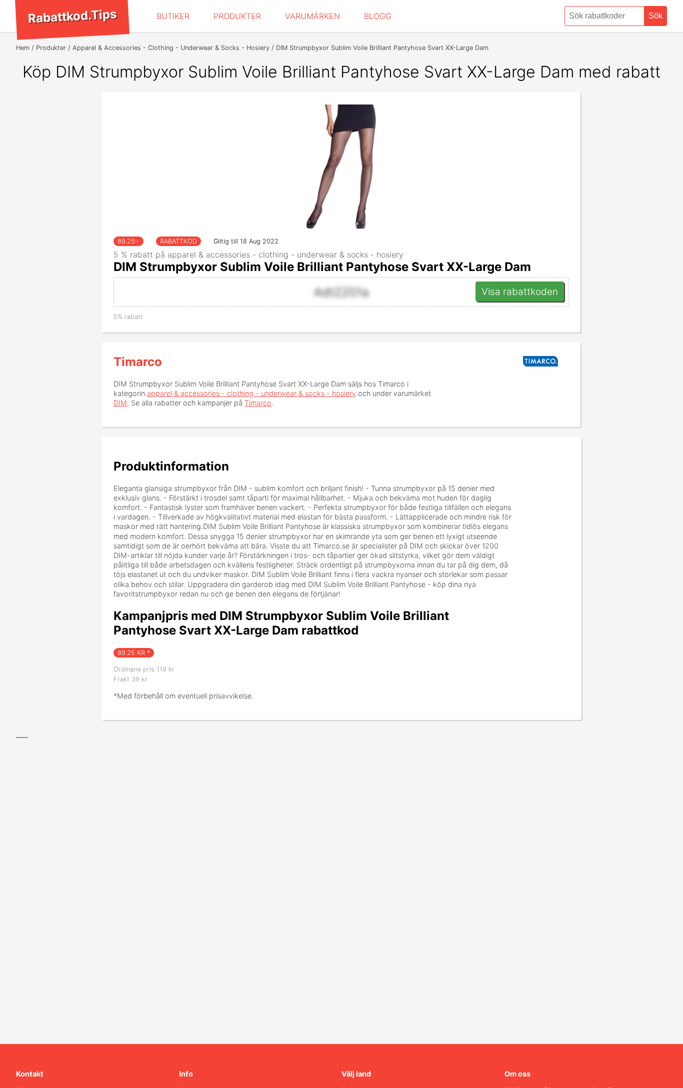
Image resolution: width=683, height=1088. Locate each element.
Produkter (237, 16)
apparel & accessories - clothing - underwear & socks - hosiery (251, 393)
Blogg (378, 16)
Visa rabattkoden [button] (520, 292)
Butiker (173, 16)
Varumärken (312, 16)
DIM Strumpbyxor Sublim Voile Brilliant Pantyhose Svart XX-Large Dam (322, 267)
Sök (655, 16)
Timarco (138, 361)
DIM (120, 402)
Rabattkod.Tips (72, 16)
